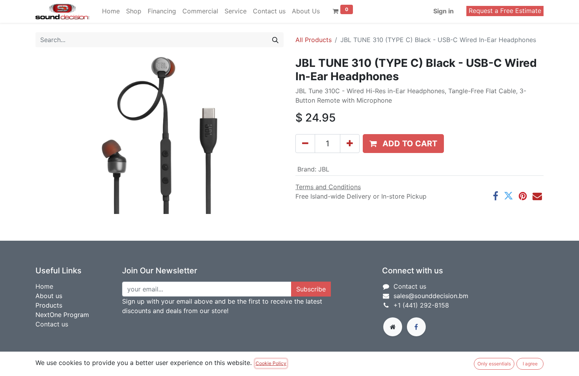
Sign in (443, 11)
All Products (313, 40)
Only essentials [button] (494, 364)
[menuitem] (111, 11)
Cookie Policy (271, 363)
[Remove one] (305, 143)
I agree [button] (530, 364)
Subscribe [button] (311, 289)
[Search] (275, 39)
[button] (403, 143)
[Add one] (350, 143)
